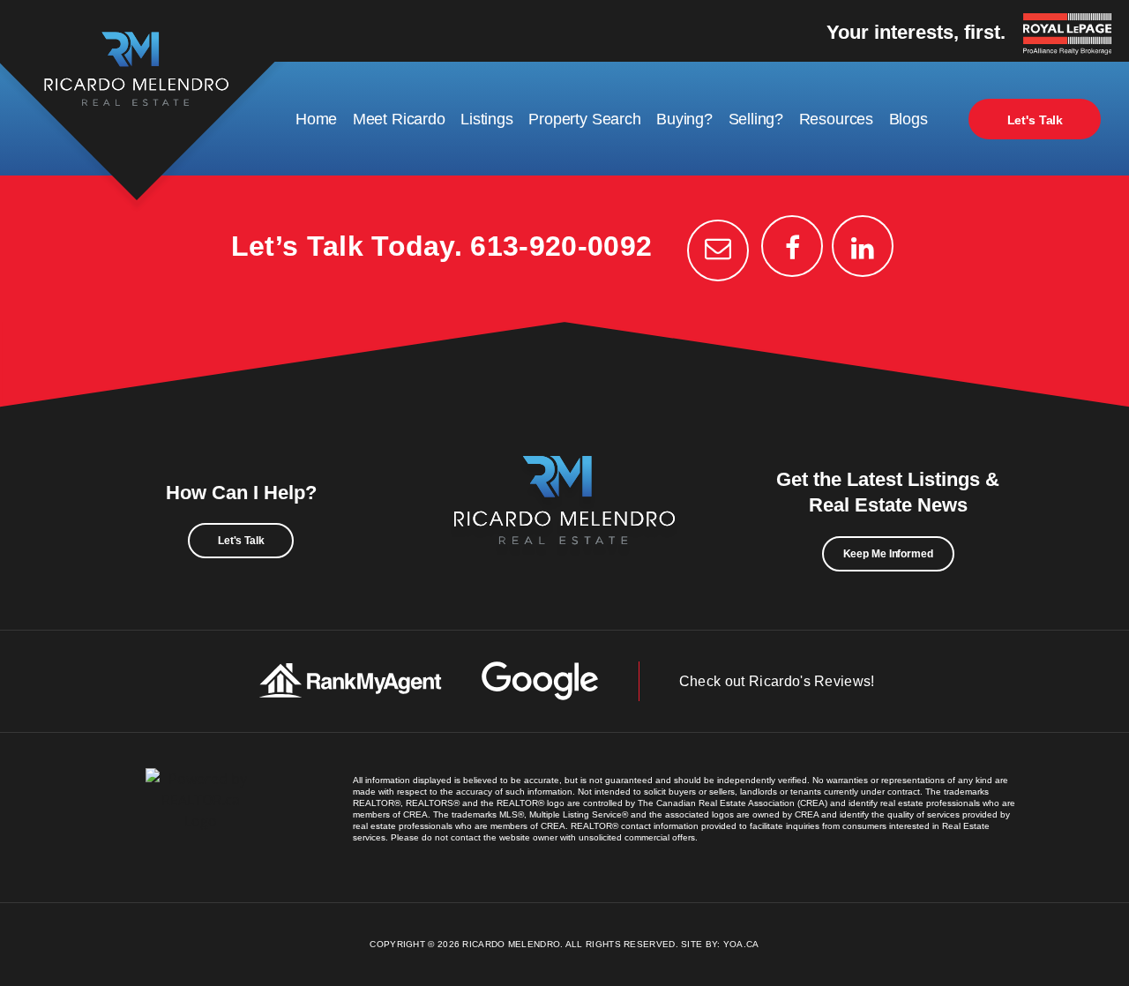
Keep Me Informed (888, 554)
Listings (486, 119)
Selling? (756, 119)
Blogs (908, 119)
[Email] (718, 250)
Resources (836, 119)
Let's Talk (1035, 120)
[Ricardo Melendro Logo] (564, 519)
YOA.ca (741, 944)
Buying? (684, 119)
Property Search (584, 119)
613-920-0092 (561, 246)
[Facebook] (792, 246)
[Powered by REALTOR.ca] (201, 817)
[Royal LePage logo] (1071, 35)
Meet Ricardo (399, 119)
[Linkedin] (862, 246)
